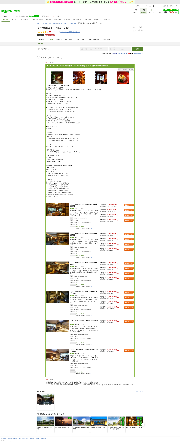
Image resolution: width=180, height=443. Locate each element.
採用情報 (32, 438)
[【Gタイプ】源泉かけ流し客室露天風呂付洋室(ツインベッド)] (57, 355)
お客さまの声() (94, 39)
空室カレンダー (129, 205)
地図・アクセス (81, 39)
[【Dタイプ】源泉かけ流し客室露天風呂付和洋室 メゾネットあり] (57, 297)
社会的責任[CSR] (23, 438)
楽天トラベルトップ (42, 23)
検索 (137, 49)
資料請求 (43, 438)
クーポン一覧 (106, 39)
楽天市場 (166, 6)
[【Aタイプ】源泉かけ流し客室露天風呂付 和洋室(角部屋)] (57, 209)
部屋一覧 (59, 39)
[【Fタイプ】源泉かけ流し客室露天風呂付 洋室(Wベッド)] (57, 326)
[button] (53, 395)
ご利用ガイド (139, 6)
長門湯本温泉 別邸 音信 (53, 28)
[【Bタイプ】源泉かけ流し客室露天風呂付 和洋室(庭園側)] (57, 238)
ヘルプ (132, 6)
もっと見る (137, 391)
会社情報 (3, 438)
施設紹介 (41, 39)
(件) (54, 32)
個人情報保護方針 (12, 438)
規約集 (37, 438)
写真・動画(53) (69, 39)
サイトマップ (147, 6)
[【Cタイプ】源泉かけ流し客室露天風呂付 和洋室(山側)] (57, 268)
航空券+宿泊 (121, 53)
